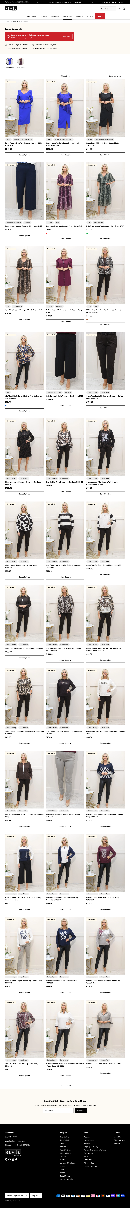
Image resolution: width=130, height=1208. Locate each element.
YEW (89, 306)
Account (87, 1137)
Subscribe (80, 1111)
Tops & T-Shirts (65, 1150)
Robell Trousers (65, 1176)
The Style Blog (119, 1140)
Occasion (59, 306)
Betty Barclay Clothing (13, 222)
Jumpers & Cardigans (67, 1163)
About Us (117, 1137)
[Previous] (37, 2)
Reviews (117, 1143)
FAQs (86, 1156)
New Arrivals (67, 16)
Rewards (87, 1143)
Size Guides (88, 1153)
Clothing (54, 16)
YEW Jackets (10, 811)
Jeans (62, 1169)
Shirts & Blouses (66, 1153)
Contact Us (88, 1160)
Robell (89, 16)
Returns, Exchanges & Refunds (95, 1150)
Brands (79, 16)
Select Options (24, 155)
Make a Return (89, 1140)
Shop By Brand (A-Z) (67, 1179)
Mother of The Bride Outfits (23, 139)
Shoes (62, 1173)
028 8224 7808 (11, 1137)
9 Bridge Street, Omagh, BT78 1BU (17, 1145)
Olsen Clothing (92, 392)
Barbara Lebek (51, 811)
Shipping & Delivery (91, 1147)
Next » (71, 1085)
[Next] (92, 2)
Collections (14, 21)
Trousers (27, 222)
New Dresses (98, 222)
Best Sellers (31, 16)
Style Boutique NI (15, 1201)
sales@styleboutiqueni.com (15, 1141)
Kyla (57, 222)
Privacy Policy (89, 1163)
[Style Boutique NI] (11, 8)
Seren (8, 139)
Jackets (63, 1156)
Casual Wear (105, 392)
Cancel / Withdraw (91, 1166)
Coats (62, 1160)
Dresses (43, 16)
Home (7, 21)
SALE (99, 16)
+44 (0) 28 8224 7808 (22, 2)
